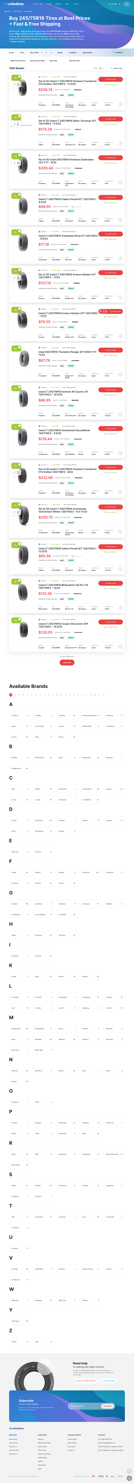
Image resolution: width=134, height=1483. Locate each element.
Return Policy (72, 1443)
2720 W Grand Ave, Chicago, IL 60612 (110, 1446)
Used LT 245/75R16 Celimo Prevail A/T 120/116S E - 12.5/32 (68, 550)
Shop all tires (13, 1439)
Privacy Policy (42, 1446)
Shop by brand (14, 1450)
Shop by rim (13, 1454)
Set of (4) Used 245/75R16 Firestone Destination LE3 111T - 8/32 (66, 161)
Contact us (71, 1450)
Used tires (7, 11)
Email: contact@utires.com (106, 1443)
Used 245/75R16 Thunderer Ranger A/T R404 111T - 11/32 (68, 353)
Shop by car (13, 1446)
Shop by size (13, 1443)
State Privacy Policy (44, 1454)
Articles (40, 1461)
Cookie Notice (42, 1457)
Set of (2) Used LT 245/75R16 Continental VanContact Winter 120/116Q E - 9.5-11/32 (63, 510)
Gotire (40, 1469)
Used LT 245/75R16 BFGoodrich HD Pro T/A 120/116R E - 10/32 (63, 586)
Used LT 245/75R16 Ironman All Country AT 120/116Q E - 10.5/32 (63, 393)
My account (71, 1446)
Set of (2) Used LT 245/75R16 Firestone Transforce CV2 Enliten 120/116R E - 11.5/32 (68, 82)
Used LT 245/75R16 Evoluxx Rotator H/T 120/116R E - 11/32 (68, 315)
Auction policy (72, 1439)
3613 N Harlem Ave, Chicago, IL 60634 (110, 1450)
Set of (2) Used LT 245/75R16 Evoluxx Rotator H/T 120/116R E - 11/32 (67, 276)
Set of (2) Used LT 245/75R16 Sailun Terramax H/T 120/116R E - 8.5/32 (67, 122)
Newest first (118, 68)
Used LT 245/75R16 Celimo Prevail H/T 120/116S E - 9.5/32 (68, 200)
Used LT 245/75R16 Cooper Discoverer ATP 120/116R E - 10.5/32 (63, 625)
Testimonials (42, 1465)
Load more (67, 662)
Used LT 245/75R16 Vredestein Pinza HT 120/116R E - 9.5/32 (68, 237)
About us (41, 1439)
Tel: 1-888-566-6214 (105, 1439)
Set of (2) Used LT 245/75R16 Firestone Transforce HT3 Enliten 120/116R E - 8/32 (68, 470)
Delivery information (44, 1443)
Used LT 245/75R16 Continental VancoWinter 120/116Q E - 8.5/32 (64, 432)
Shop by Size (18, 11)
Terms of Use (42, 1450)
